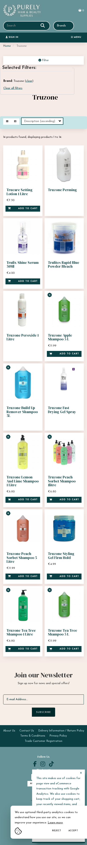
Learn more (55, 822)
